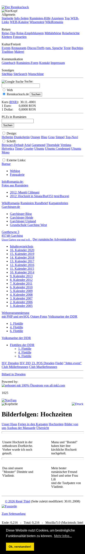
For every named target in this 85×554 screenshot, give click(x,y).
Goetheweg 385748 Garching (17, 235)
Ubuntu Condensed (57, 148)
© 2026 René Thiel (17, 501)
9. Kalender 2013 (21, 276)
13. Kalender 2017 (22, 261)
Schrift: (11, 141)
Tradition (7, 51)
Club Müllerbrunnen (15, 367)
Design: (12, 133)
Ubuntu (39, 148)
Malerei (19, 51)
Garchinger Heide (21, 217)
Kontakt (44, 63)
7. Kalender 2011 (21, 283)
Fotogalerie (17, 174)
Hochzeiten (56, 424)
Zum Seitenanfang (14, 513)
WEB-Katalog (19, 22)
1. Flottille (16, 323)
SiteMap (7, 74)
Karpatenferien (58, 203)
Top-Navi (71, 137)
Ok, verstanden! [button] (20, 546)
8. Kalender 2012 (21, 280)
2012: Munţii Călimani (24, 192)
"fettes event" (73, 363)
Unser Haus (9, 424)
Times (19, 148)
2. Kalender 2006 (21, 302)
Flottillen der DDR (22, 345)
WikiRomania (54, 22)
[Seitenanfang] (9, 400)
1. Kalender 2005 (21, 306)
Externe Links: (16, 160)
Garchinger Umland (23, 221)
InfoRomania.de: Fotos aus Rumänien (15, 183)
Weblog (15, 171)
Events (6, 48)
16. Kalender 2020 (22, 250)
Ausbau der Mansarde (21, 428)
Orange (35, 137)
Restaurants (18, 48)
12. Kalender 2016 (22, 265)
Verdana (65, 145)
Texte (67, 48)
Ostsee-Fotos (38, 316)
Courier (28, 148)
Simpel (60, 137)
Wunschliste (36, 74)
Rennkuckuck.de (18, 94)
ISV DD (25, 363)
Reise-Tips (8, 33)
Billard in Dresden (14, 374)
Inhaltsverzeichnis (21, 246)
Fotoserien (20, 37)
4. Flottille (16, 327)
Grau (51, 137)
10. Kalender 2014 (22, 272)
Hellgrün (7, 137)
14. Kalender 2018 (22, 257)
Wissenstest (37, 22)
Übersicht (42, 428)
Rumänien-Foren (27, 63)
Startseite (7, 18)
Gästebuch (8, 63)
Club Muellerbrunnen (43, 367)
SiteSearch (20, 74)
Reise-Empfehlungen (30, 33)
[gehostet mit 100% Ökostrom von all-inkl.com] (33, 385)
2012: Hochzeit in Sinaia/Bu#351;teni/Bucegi (39, 196)
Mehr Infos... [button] (63, 536)
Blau (44, 137)
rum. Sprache (54, 48)
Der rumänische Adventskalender (54, 239)
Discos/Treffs (36, 48)
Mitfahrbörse (53, 33)
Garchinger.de (11, 207)
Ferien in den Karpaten (33, 424)
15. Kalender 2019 (22, 254)
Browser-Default (13, 145)
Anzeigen (57, 18)
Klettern (7, 37)
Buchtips (77, 48)
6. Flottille (16, 331)
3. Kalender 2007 (21, 298)
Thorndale (53, 145)
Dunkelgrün (22, 137)
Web (10, 90)
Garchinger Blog (21, 214)
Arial (27, 145)
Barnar (6, 164)
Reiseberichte (71, 33)
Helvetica (8, 148)
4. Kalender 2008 (21, 294)
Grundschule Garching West (28, 225)
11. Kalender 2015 (22, 268)
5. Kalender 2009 (21, 291)
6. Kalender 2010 (21, 287)
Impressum (58, 63)
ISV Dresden (10, 363)
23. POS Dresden (43, 363)
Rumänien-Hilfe (40, 18)
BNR (13, 102)
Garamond (38, 145)
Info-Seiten (21, 18)
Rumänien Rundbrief (34, 203)
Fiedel (59, 363)
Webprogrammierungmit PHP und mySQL (16, 314)
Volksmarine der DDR (62, 316)
